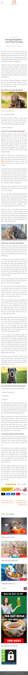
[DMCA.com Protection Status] (9, 657)
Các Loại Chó (14, 37)
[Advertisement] (14, 20)
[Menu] (2, 3)
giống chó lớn (5, 161)
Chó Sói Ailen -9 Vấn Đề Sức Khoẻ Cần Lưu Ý (7, 502)
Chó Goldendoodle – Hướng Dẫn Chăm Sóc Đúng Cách (21, 502)
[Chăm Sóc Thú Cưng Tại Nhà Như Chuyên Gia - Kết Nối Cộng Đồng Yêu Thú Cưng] (14, 2)
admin (20, 46)
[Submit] (25, 588)
